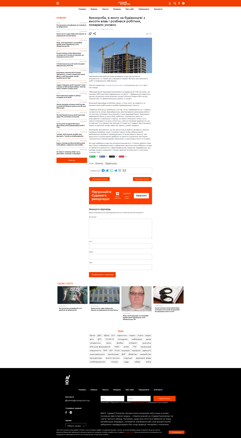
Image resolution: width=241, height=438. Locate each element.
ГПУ (134, 347)
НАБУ (116, 347)
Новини (93, 9)
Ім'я (91, 241)
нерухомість (95, 350)
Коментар (93, 217)
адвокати (147, 350)
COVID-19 (109, 339)
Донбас (120, 343)
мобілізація (137, 339)
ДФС (99, 335)
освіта (140, 335)
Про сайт (129, 9)
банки (92, 335)
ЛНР (105, 350)
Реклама (117, 9)
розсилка (147, 343)
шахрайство (145, 354)
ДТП (99, 339)
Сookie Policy (129, 432)
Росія (117, 350)
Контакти (158, 9)
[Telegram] (183, 3)
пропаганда (113, 354)
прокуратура (96, 358)
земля (126, 347)
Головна (82, 9)
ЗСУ (113, 335)
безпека (99, 163)
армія (148, 339)
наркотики (122, 335)
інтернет (133, 343)
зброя (106, 335)
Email (91, 252)
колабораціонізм (97, 362)
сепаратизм (95, 343)
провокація (146, 347)
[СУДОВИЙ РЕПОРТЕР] (124, 3)
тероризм (136, 350)
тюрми (132, 335)
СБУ (111, 350)
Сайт (90, 262)
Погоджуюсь (176, 432)
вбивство (133, 354)
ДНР (123, 354)
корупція (128, 358)
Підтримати (144, 9)
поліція (114, 362)
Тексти (105, 9)
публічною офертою (139, 402)
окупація (126, 350)
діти (92, 339)
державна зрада (143, 358)
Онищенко (123, 339)
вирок (140, 85)
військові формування (100, 347)
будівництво (111, 163)
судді (126, 362)
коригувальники (97, 354)
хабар (137, 362)
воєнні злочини (113, 358)
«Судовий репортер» (114, 85)
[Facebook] (179, 3)
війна (148, 362)
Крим (108, 343)
